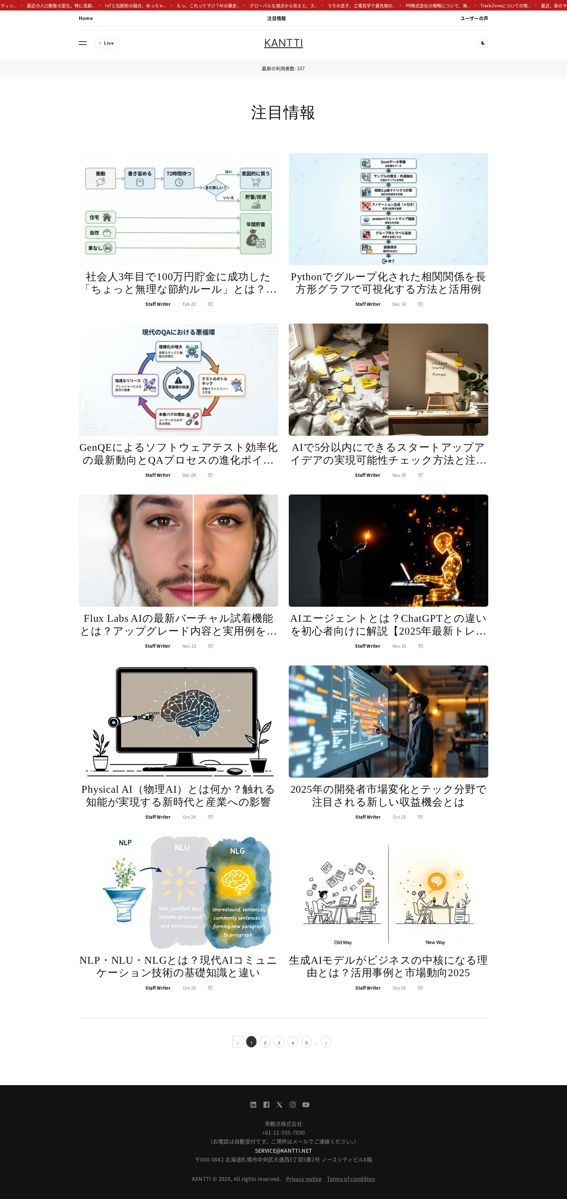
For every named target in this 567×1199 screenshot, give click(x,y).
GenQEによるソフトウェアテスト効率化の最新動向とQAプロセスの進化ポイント (178, 459)
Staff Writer (158, 304)
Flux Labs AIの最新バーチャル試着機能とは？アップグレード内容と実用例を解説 (178, 630)
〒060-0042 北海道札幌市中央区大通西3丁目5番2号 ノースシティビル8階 (283, 1159)
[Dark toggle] (483, 43)
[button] (83, 43)
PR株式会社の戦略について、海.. (417, 5)
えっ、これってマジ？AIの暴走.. (187, 5)
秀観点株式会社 (283, 1123)
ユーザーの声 (474, 18)
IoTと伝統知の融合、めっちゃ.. (115, 5)
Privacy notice (304, 1179)
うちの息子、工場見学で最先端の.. (341, 5)
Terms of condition (351, 1179)
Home (86, 18)
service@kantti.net (283, 1150)
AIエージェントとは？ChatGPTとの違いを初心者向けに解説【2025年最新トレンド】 (388, 630)
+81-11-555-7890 (283, 1132)
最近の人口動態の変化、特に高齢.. (40, 5)
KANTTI (283, 42)
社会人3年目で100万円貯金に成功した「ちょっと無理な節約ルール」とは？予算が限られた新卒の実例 (178, 289)
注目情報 (276, 18)
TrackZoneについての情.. (485, 5)
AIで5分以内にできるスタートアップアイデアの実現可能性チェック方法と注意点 (388, 459)
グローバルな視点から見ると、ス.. (263, 5)
